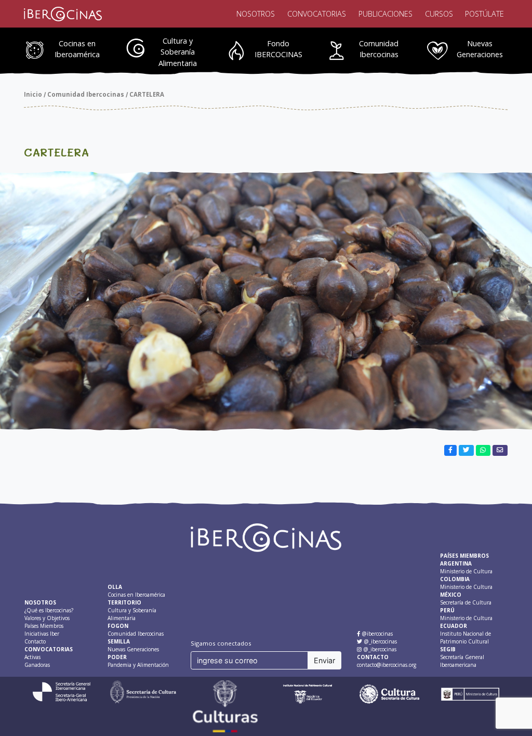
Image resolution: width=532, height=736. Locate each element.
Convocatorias (316, 14)
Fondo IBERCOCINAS (278, 49)
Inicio (33, 94)
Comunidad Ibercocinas (378, 49)
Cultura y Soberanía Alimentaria (177, 52)
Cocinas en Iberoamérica (77, 49)
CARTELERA (146, 94)
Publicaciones (385, 14)
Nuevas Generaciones (480, 49)
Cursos (439, 14)
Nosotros (255, 14)
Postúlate (484, 14)
